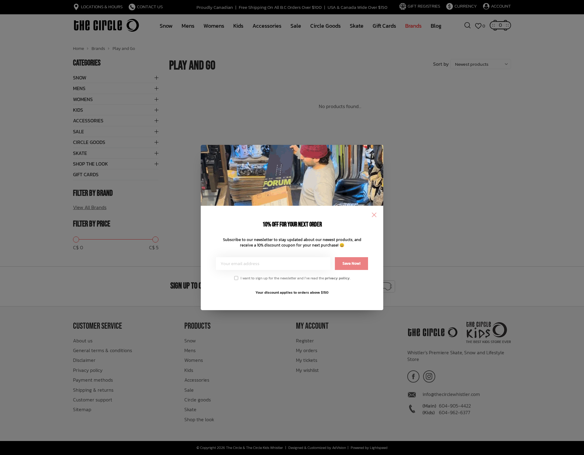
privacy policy (337, 278)
